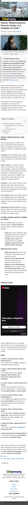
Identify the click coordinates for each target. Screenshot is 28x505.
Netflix (21, 427)
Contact (14, 486)
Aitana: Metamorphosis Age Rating (12, 123)
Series (5, 456)
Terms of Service (14, 491)
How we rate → (14, 80)
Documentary (7, 458)
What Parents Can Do (11, 129)
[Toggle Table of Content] (24, 121)
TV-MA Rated (20, 458)
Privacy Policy (14, 488)
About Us (14, 484)
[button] (0, 1)
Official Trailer (6, 131)
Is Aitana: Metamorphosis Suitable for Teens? (15, 126)
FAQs (7, 133)
